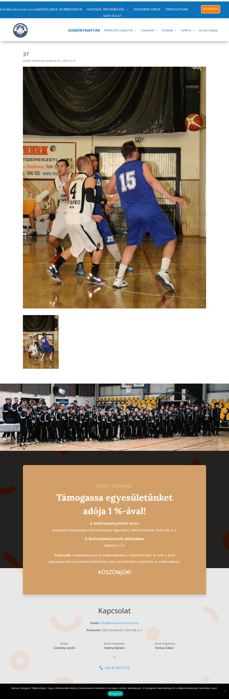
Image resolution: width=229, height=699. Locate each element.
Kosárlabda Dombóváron (59, 9)
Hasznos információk (105, 9)
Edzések (167, 30)
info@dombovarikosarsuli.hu (119, 623)
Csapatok (147, 30)
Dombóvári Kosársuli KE (46, 60)
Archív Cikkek (208, 30)
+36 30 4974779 (117, 667)
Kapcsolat (112, 16)
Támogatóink (176, 9)
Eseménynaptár (84, 30)
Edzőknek (210, 9)
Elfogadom (115, 693)
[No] (224, 691)
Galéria (186, 30)
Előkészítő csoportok (118, 30)
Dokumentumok (146, 9)
